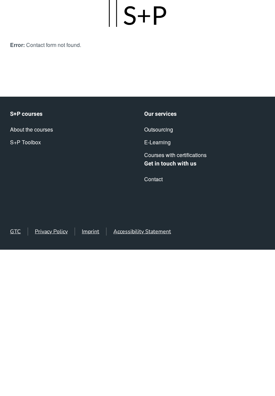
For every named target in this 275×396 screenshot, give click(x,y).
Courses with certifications (175, 155)
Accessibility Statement (142, 231)
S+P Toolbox (25, 142)
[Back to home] (137, 13)
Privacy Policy (51, 231)
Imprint (90, 231)
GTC (15, 231)
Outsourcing (158, 129)
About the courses (31, 129)
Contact (153, 179)
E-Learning (157, 142)
